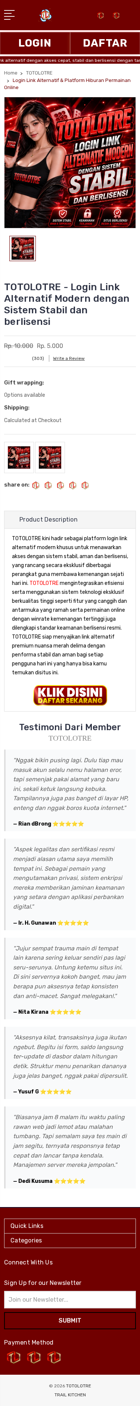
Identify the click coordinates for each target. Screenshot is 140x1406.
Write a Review (69, 358)
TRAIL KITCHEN (70, 1394)
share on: (16, 484)
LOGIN (35, 43)
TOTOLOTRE (44, 583)
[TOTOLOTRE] (116, 17)
